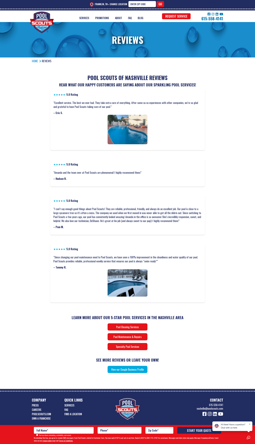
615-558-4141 (216, 405)
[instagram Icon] (213, 14)
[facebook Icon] (209, 14)
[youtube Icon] (221, 14)
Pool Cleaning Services (127, 327)
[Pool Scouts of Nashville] (42, 13)
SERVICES (69, 405)
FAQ (130, 18)
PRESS (35, 405)
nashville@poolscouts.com (210, 408)
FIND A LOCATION (73, 414)
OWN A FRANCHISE (41, 418)
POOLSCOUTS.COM (41, 414)
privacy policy (47, 440)
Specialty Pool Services (127, 347)
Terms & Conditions (66, 440)
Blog (140, 18)
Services (84, 18)
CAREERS (36, 410)
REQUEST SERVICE (176, 16)
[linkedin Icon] (217, 14)
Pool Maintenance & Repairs (127, 337)
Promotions (102, 18)
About (118, 18)
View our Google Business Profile (127, 369)
